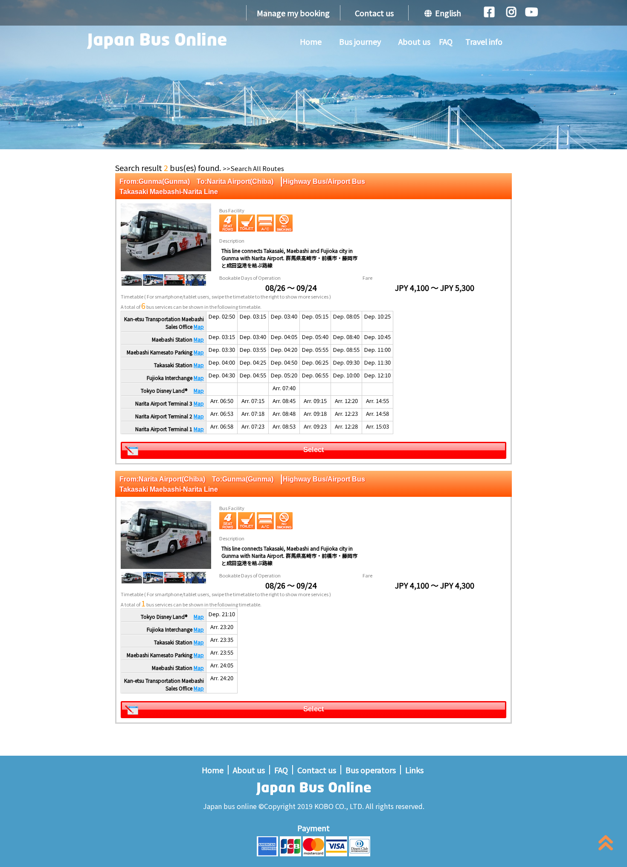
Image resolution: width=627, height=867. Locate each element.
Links (414, 770)
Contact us (374, 12)
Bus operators (370, 770)
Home (311, 41)
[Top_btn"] (605, 844)
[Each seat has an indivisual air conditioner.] (265, 223)
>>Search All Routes (253, 168)
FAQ (446, 41)
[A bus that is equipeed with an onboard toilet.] (246, 223)
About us (414, 41)
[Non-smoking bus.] (284, 223)
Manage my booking (293, 12)
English (446, 12)
